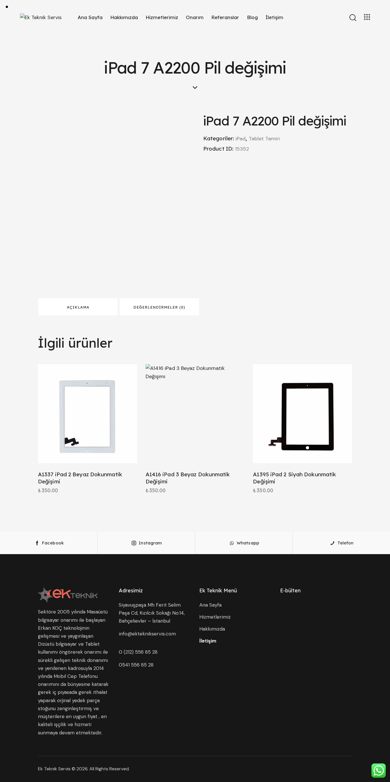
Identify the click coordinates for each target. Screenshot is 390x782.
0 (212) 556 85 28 (138, 652)
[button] (72, 413)
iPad (241, 138)
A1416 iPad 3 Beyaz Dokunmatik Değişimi (188, 478)
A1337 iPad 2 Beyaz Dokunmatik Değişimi (80, 478)
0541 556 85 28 (136, 665)
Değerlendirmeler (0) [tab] (159, 307)
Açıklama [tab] (78, 307)
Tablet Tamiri (264, 138)
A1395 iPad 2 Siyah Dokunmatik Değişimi (294, 478)
